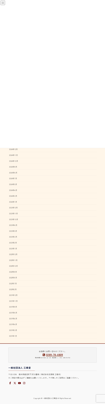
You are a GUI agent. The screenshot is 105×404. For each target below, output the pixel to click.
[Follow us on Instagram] (24, 383)
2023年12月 (13, 207)
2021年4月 (13, 324)
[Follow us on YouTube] (20, 383)
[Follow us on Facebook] (10, 383)
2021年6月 (13, 318)
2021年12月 (13, 295)
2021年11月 (13, 301)
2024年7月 (13, 178)
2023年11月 (13, 213)
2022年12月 (13, 254)
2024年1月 (13, 202)
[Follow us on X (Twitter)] (15, 383)
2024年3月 (13, 196)
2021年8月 (13, 312)
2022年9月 (13, 272)
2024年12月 (13, 149)
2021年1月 (13, 336)
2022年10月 (13, 266)
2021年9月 (13, 306)
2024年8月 (13, 172)
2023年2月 (13, 242)
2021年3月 (13, 330)
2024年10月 (13, 161)
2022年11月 (13, 260)
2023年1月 (13, 248)
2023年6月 (13, 225)
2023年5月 (13, 231)
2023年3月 (13, 236)
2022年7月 (13, 283)
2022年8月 (13, 277)
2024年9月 (13, 166)
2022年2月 (13, 289)
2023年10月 (13, 219)
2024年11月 (13, 155)
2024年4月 (13, 190)
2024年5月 (13, 184)
